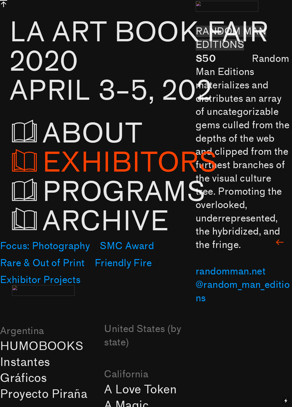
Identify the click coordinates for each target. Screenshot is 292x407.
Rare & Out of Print (42, 263)
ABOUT (109, 134)
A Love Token (140, 389)
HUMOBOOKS (42, 346)
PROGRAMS (123, 192)
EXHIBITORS (129, 163)
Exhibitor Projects (40, 280)
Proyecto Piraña (43, 394)
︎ (280, 242)
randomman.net (230, 271)
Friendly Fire (123, 263)
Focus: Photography (45, 246)
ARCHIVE (109, 221)
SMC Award (127, 246)
